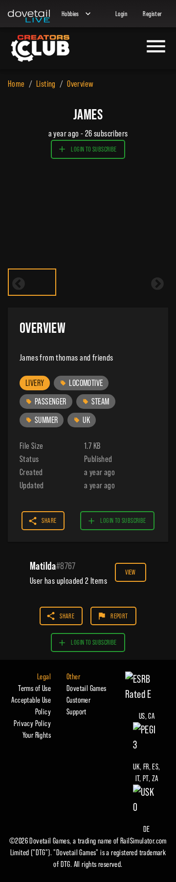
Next (157, 284)
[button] (35, 383)
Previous (18, 284)
